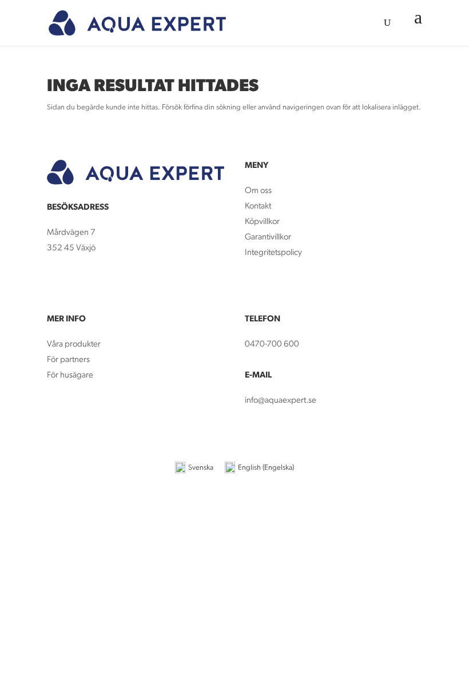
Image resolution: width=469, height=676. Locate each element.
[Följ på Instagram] (79, 282)
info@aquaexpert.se (280, 400)
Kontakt (258, 206)
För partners (68, 360)
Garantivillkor (268, 237)
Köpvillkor (262, 222)
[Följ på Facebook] (56, 282)
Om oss (258, 191)
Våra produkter (74, 344)
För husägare (71, 375)
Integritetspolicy (273, 253)
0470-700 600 (272, 344)
